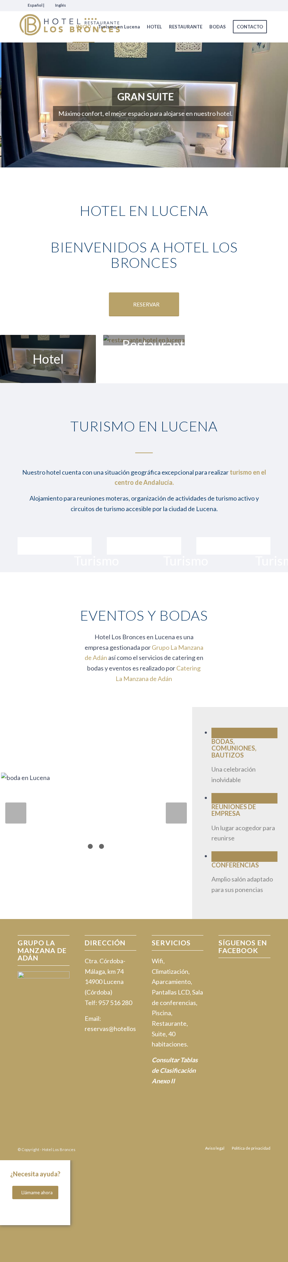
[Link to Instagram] (265, 5)
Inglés (60, 5)
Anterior (15, 104)
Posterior (272, 104)
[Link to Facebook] (254, 5)
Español (35, 5)
